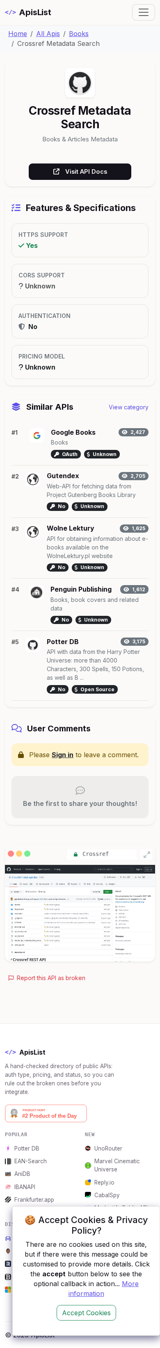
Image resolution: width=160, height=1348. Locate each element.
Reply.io (104, 1182)
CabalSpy (107, 1195)
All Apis (48, 34)
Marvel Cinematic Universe (117, 1165)
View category (129, 407)
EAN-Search (30, 1161)
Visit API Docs (86, 171)
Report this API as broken (50, 977)
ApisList (28, 12)
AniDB (22, 1174)
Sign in (62, 755)
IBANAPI (24, 1187)
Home (17, 34)
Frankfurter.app (34, 1199)
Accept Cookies (86, 1313)
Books (79, 34)
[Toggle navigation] (143, 12)
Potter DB (26, 1148)
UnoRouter (108, 1148)
